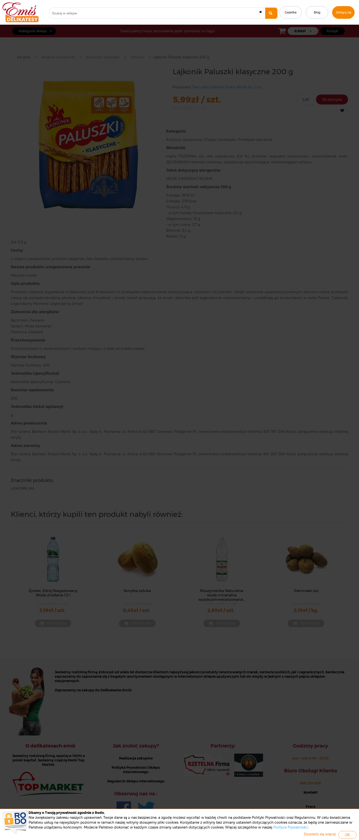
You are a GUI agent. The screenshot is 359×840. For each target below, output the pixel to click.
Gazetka (290, 12)
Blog (317, 12)
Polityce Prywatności (290, 827)
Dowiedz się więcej (320, 834)
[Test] (271, 13)
